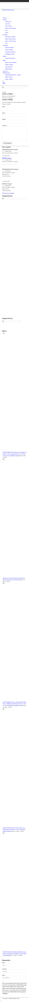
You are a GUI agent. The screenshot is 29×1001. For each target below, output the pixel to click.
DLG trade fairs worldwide (8, 193)
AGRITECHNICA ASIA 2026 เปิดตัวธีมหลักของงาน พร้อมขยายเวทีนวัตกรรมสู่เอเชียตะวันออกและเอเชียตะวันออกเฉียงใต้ (14, 953)
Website (4, 119)
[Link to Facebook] (3, 3)
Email (3, 113)
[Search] (3, 81)
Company (4, 969)
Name (4, 106)
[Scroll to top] (0, 1000)
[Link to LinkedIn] (3, 6)
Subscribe (5, 993)
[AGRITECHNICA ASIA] (14, 10)
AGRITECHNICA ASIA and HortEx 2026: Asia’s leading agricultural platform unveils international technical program (14, 829)
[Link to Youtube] (3, 4)
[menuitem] (15, 18)
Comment (4, 125)
